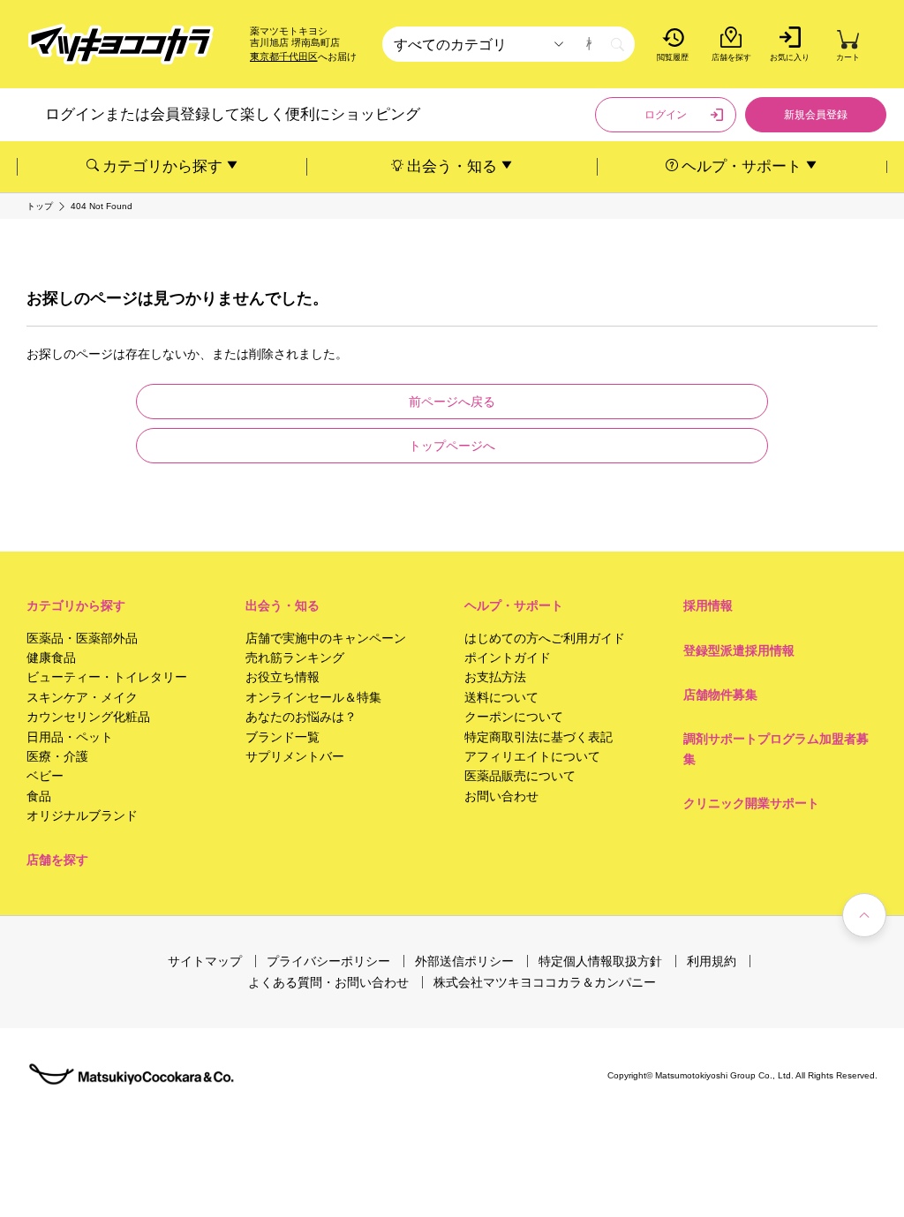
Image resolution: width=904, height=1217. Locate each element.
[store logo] (121, 44)
